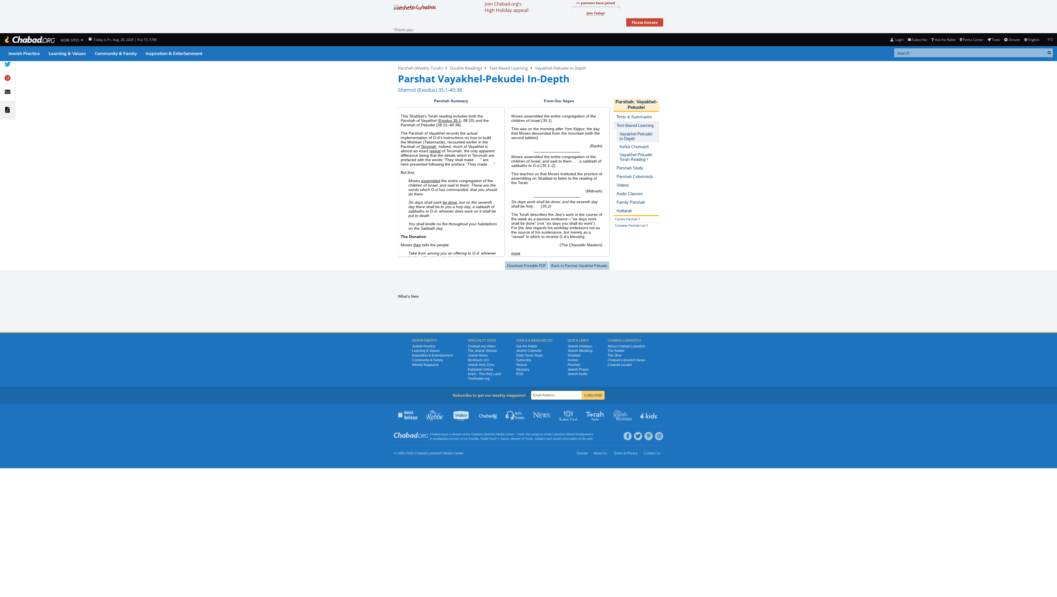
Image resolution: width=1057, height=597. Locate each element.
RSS (519, 374)
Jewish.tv (462, 415)
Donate (1014, 39)
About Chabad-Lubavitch (626, 346)
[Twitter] (638, 436)
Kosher (573, 360)
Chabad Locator (620, 365)
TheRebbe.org (479, 379)
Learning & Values (67, 54)
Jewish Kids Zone (481, 365)
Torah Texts (596, 415)
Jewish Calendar (529, 351)
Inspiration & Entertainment (174, 54)
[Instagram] (659, 436)
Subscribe (523, 360)
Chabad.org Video (481, 346)
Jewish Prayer (578, 369)
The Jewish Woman (482, 351)
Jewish (557, 438)
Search (521, 365)
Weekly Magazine (425, 365)
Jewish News (478, 355)
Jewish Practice (24, 54)
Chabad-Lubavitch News (626, 360)
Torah (529, 438)
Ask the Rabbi (945, 39)
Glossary (522, 369)
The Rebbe (616, 351)
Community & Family (116, 54)
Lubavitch (488, 434)
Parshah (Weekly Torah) (420, 68)
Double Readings (466, 68)
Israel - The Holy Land (484, 374)
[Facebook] (627, 436)
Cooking (569, 415)
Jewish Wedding (580, 351)
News (542, 415)
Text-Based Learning (508, 68)
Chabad (476, 434)
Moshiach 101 (478, 360)
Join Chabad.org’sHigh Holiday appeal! (507, 7)
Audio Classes (515, 415)
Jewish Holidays (580, 346)
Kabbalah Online (480, 369)
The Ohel (614, 355)
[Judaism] (29, 39)
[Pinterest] (648, 436)
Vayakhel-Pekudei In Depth (560, 68)
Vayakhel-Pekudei (642, 104)
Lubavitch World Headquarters (572, 434)
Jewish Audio (577, 374)
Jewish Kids (649, 415)
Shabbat (574, 355)
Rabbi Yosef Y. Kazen (495, 438)
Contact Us (652, 453)
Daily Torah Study (529, 355)
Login (899, 39)
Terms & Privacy (625, 453)
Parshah (624, 101)
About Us (600, 453)
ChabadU (488, 415)
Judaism (540, 438)
